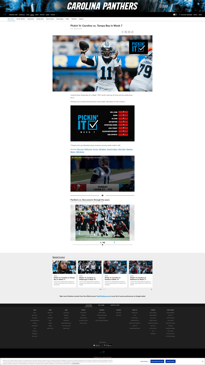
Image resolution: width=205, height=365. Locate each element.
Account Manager (170, 312)
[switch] (175, 15)
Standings (34, 330)
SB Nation (102, 149)
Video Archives (66, 328)
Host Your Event (153, 328)
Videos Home (66, 312)
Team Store (118, 312)
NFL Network (66, 320)
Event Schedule (153, 312)
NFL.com (80, 149)
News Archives (50, 328)
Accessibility (153, 333)
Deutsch (50, 323)
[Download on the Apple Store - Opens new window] (97, 345)
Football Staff (35, 325)
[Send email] (129, 33)
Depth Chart (34, 315)
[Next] (114, 242)
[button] (102, 174)
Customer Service (170, 333)
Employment (134, 312)
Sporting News (112, 149)
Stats (35, 328)
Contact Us (134, 325)
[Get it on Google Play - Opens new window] (108, 346)
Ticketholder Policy (135, 320)
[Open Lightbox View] (102, 226)
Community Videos (66, 325)
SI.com (95, 149)
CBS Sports (80, 152)
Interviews (66, 317)
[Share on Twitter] (126, 33)
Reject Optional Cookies (157, 361)
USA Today (122, 149)
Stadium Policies (153, 320)
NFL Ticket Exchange (170, 336)
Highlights (66, 315)
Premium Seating (170, 317)
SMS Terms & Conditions (134, 323)
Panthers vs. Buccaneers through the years (90, 200)
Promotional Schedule (102, 315)
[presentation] (151, 289)
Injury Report (34, 317)
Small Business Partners (134, 328)
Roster (34, 312)
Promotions (118, 315)
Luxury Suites (170, 320)
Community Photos (83, 320)
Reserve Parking (153, 315)
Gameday (83, 315)
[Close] (202, 361)
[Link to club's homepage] (4, 14)
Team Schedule (102, 312)
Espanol (50, 325)
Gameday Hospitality (170, 328)
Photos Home (83, 312)
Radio (50, 320)
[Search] (179, 15)
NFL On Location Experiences (102, 320)
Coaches (35, 323)
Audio (50, 315)
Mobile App (50, 317)
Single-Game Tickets (170, 323)
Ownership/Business (34, 320)
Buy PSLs (170, 315)
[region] (102, 361)
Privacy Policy (135, 317)
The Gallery (170, 325)
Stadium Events (101, 317)
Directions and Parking (153, 323)
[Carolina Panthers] (102, 352)
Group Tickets (170, 330)
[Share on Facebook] (122, 33)
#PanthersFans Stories (66, 323)
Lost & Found (153, 317)
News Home (50, 312)
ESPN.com (88, 149)
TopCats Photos (83, 317)
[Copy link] (132, 32)
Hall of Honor (34, 336)
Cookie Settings (144, 361)
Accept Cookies (170, 361)
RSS (135, 315)
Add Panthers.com (103, 296)
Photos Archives (83, 323)
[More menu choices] (57, 14)
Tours (153, 330)
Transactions (34, 333)
